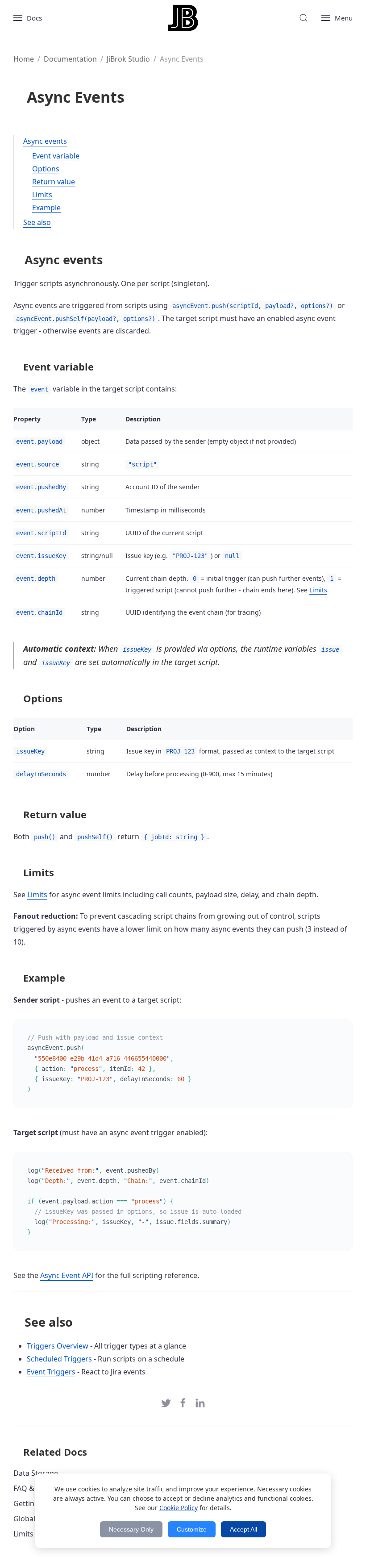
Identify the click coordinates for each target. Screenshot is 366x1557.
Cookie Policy (178, 1507)
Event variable (55, 156)
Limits (42, 195)
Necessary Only (131, 1529)
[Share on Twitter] (166, 1402)
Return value (53, 182)
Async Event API (66, 1275)
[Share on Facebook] (183, 1402)
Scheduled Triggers (59, 1359)
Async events (45, 141)
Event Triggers (51, 1372)
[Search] (303, 18)
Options (45, 169)
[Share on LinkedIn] (200, 1402)
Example (46, 207)
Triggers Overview (57, 1346)
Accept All (243, 1529)
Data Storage (35, 1473)
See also (37, 222)
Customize (192, 1529)
